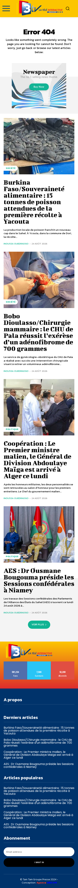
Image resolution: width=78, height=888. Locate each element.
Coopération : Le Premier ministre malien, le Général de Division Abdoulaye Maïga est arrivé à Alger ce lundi (37, 459)
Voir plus (38, 624)
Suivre (39, 662)
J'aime (15, 662)
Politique (12, 429)
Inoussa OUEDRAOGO (16, 243)
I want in (39, 862)
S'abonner (62, 662)
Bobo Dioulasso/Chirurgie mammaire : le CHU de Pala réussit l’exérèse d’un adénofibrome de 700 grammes (38, 332)
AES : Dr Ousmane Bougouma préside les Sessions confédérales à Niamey (39, 580)
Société (11, 168)
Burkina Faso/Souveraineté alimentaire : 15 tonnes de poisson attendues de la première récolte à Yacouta (34, 201)
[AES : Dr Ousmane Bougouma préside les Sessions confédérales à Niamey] (39, 534)
